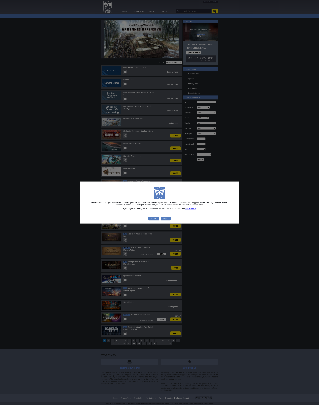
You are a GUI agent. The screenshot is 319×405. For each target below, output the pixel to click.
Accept (154, 219)
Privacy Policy (190, 209)
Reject (165, 219)
